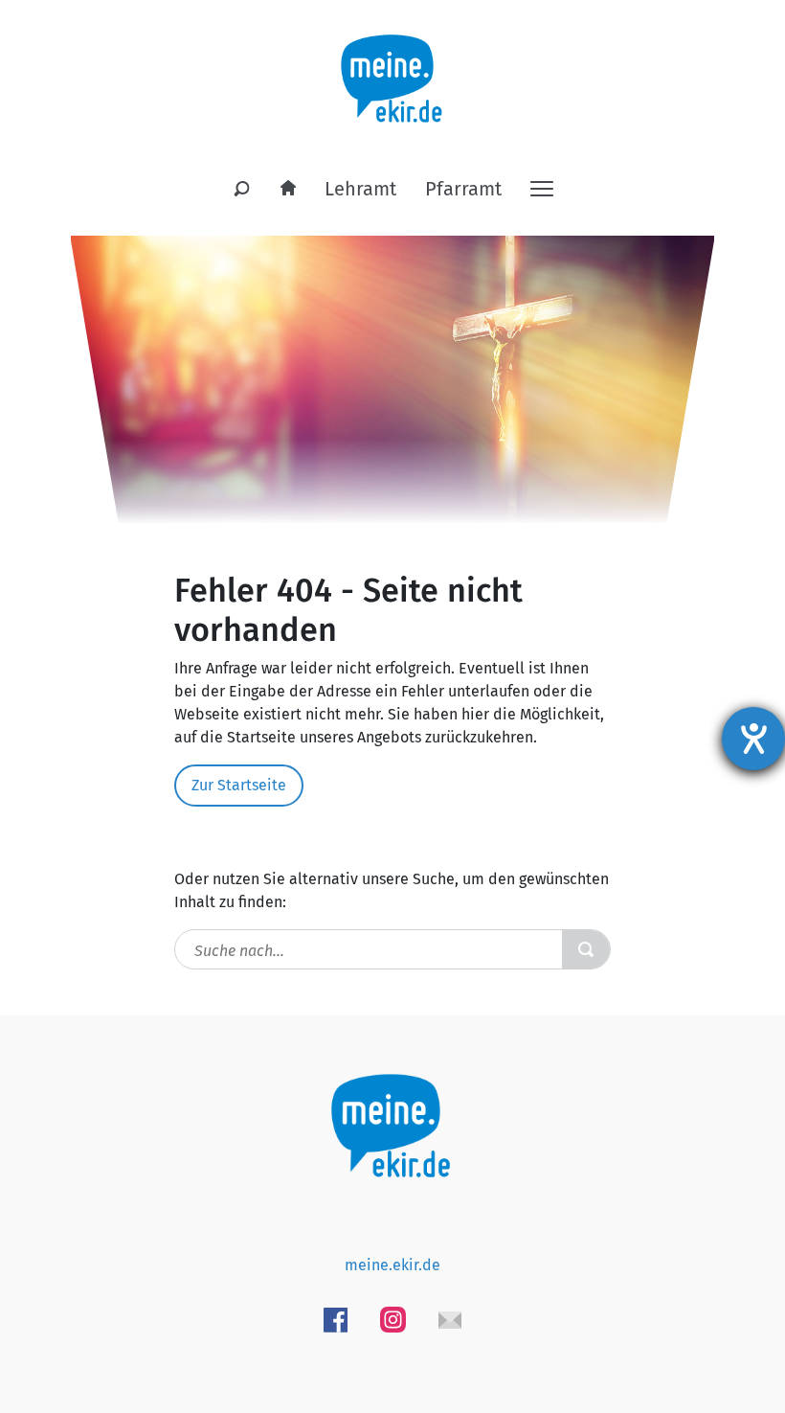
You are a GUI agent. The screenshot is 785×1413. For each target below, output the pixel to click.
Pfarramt (463, 188)
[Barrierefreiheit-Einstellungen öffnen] (753, 738)
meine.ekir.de (392, 1265)
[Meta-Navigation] (542, 186)
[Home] (288, 188)
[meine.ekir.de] (393, 67)
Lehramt (360, 188)
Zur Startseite (238, 785)
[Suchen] (242, 190)
